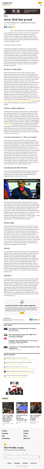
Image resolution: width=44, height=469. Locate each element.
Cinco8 (25, 433)
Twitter (9, 463)
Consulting (6, 438)
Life (3, 436)
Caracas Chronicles (12, 349)
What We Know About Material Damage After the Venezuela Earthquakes (18, 368)
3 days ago (33, 359)
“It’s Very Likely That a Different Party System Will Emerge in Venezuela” (7, 418)
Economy (5, 433)
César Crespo (11, 331)
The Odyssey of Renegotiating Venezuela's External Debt (22, 329)
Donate (40, 2)
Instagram (17, 463)
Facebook (25, 463)
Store (25, 436)
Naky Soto (5, 24)
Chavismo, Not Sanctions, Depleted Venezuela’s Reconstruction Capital (18, 372)
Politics (6, 16)
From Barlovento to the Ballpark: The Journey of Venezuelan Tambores (17, 359)
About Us (26, 438)
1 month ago (20, 364)
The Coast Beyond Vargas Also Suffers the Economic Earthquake (22, 335)
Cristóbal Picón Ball (5, 423)
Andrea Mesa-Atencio (12, 343)
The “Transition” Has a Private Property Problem (35, 418)
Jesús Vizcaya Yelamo (12, 337)
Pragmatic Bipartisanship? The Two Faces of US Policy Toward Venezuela (23, 341)
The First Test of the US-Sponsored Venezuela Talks (21, 418)
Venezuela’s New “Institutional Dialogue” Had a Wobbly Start (24, 347)
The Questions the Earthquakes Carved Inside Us (13, 377)
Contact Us (33, 463)
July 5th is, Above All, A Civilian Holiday (11, 364)
